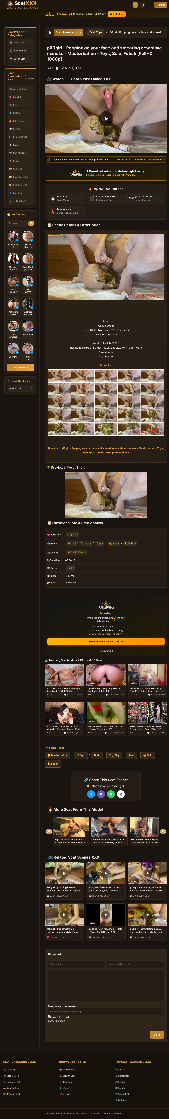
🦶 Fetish (129, 543)
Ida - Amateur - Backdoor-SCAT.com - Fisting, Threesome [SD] (105, 727)
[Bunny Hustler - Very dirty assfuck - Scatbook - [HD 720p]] (106, 675)
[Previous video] (49, 831)
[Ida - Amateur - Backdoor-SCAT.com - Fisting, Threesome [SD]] (106, 713)
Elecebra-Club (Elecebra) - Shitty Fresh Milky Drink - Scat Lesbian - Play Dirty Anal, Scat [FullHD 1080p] (147, 689)
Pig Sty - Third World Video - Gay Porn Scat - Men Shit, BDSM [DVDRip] (71, 842)
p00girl (70, 534)
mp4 (69, 568)
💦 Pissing (120, 1082)
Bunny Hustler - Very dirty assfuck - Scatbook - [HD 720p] (105, 689)
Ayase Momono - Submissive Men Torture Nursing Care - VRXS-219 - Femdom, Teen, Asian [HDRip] (146, 727)
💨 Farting (120, 1088)
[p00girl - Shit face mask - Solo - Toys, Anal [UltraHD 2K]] (106, 915)
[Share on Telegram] (91, 794)
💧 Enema (64, 1088)
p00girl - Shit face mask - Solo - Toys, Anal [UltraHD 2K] (105, 930)
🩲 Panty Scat (122, 1094)
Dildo (69, 543)
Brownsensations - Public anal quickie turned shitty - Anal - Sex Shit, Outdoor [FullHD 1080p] (108, 843)
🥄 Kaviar (119, 1069)
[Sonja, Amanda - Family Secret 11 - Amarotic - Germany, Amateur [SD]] (64, 713)
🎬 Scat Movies (11, 1075)
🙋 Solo (113, 543)
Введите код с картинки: (62, 1006)
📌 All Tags (64, 1094)
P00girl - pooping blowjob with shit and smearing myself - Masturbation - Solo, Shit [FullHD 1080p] (64, 889)
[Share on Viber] (101, 794)
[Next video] (163, 831)
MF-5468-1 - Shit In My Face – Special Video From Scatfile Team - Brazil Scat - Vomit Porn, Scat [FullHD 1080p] (147, 843)
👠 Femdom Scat (11, 1082)
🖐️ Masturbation (57, 755)
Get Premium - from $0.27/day (106, 641)
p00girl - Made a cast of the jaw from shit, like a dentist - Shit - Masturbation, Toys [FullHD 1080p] (104, 889)
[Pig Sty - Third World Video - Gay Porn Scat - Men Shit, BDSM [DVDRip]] (71, 827)
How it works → (106, 651)
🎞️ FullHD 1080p (75, 552)
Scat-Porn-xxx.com (68, 32)
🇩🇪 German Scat (11, 1088)
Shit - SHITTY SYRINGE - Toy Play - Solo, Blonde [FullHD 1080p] (63, 689)
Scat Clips (96, 32)
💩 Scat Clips (10, 1069)
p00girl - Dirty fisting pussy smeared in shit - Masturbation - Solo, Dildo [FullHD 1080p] (147, 930)
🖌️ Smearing (65, 1082)
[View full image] (106, 495)
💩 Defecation (122, 1075)
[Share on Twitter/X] (121, 794)
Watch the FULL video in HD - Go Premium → (141, 159)
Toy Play (84, 543)
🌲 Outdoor (121, 1100)
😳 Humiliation (66, 1069)
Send (157, 1034)
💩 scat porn (15, 388)
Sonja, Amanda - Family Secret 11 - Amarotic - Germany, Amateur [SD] (63, 727)
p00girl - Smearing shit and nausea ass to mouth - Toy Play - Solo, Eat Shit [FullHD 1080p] (147, 889)
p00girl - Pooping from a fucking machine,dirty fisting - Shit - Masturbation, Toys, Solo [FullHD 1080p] (64, 930)
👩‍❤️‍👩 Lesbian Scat (67, 1075)
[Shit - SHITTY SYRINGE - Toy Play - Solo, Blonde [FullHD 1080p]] (64, 675)
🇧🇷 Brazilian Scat (11, 1094)
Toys (99, 543)
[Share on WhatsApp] (111, 794)
